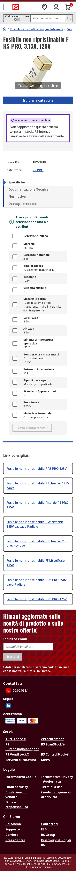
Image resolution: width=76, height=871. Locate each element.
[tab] (38, 182)
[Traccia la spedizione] (44, 7)
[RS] (15, 7)
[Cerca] (68, 18)
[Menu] (6, 7)
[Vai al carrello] (68, 7)
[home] (4, 29)
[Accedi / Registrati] (56, 7)
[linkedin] (8, 705)
